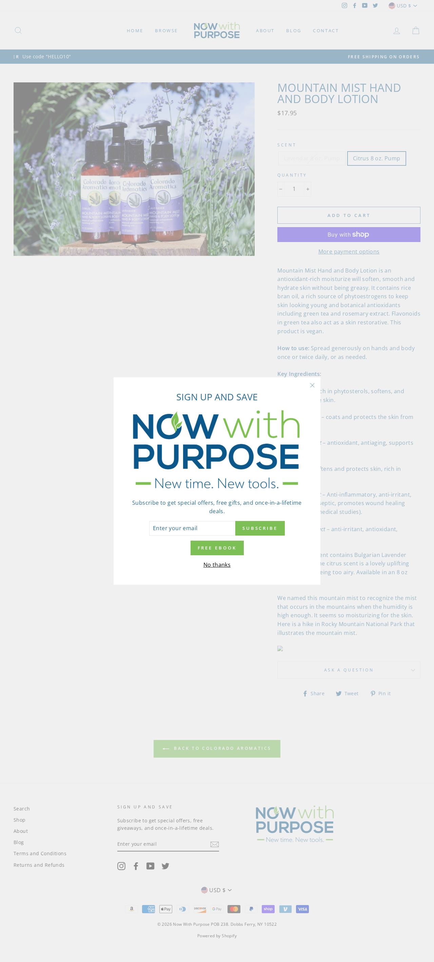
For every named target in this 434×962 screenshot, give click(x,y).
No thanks (217, 564)
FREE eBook (217, 548)
